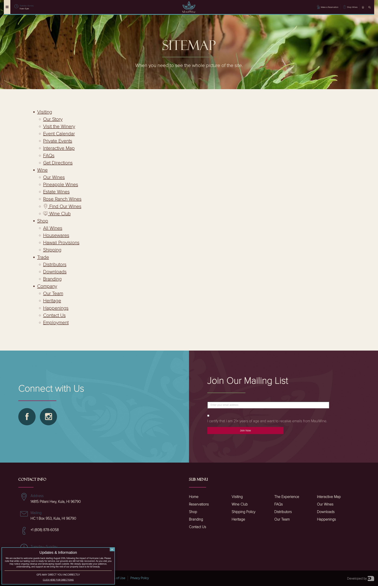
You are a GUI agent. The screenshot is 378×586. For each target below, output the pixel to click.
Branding (52, 279)
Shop (42, 221)
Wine (42, 170)
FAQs (48, 156)
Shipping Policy (243, 512)
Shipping (52, 250)
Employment (56, 323)
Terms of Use (116, 578)
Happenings (56, 308)
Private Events (57, 141)
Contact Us (54, 315)
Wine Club (240, 504)
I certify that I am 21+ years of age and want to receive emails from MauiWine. (267, 421)
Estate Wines (56, 192)
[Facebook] (26, 416)
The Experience (286, 497)
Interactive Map (59, 148)
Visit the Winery (59, 126)
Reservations (199, 504)
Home (193, 497)
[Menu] (7, 7)
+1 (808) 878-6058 (45, 530)
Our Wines (54, 177)
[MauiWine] (189, 7)
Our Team (53, 293)
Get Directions (58, 163)
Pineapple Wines (60, 185)
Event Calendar (59, 134)
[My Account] (363, 7)
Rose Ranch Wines (62, 199)
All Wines (52, 228)
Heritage (52, 301)
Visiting (44, 112)
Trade (43, 257)
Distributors (54, 265)
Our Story (53, 119)
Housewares (56, 235)
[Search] (369, 7)
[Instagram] (48, 416)
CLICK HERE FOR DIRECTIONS (58, 580)
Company (47, 286)
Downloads (55, 272)
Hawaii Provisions (61, 243)
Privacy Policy (139, 578)
